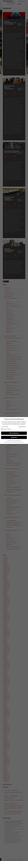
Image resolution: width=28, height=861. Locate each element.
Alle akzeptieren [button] (14, 433)
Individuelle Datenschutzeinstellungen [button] (14, 440)
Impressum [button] (22, 442)
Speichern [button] (14, 437)
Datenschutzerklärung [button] (15, 442)
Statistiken (23, 426)
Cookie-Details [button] (7, 442)
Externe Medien (7, 428)
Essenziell (5, 426)
